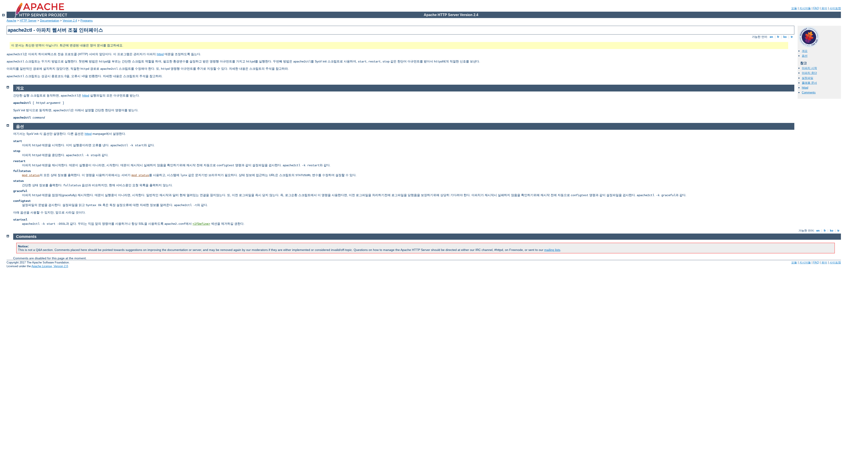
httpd (160, 54)
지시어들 (805, 8)
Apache (11, 20)
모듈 (794, 8)
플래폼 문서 (809, 82)
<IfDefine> (201, 224)
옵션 (805, 55)
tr (792, 36)
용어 (824, 8)
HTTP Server (28, 20)
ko (785, 36)
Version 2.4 (70, 20)
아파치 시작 (809, 68)
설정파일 (807, 78)
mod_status (31, 175)
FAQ (816, 8)
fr (778, 36)
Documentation (49, 20)
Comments (809, 92)
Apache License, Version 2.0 (49, 266)
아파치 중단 (809, 73)
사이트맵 (835, 8)
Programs (86, 20)
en (771, 36)
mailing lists (552, 250)
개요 (805, 51)
